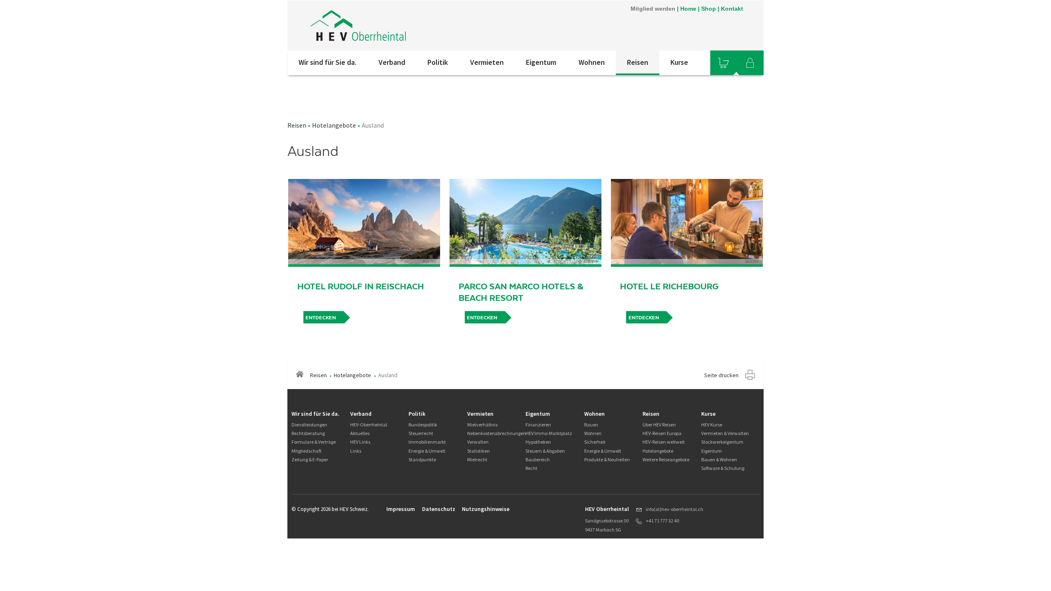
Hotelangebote (334, 125)
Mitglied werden (653, 8)
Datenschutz (438, 509)
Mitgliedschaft (306, 451)
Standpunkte (422, 459)
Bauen (591, 424)
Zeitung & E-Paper (309, 459)
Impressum (400, 509)
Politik (437, 62)
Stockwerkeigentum (722, 442)
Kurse (679, 62)
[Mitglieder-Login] (750, 62)
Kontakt (732, 8)
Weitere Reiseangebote (666, 459)
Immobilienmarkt (427, 442)
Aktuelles (359, 433)
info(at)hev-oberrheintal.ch (674, 509)
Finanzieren (538, 424)
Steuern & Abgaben (545, 451)
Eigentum (541, 62)
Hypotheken (538, 442)
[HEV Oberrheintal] (398, 25)
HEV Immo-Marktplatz (549, 433)
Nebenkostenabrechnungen (496, 433)
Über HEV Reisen (659, 424)
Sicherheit (595, 442)
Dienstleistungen (309, 424)
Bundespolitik (422, 424)
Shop (708, 8)
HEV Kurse (711, 424)
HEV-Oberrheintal (368, 424)
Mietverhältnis (482, 424)
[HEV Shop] (723, 62)
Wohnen (591, 62)
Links (355, 451)
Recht (531, 468)
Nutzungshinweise (485, 509)
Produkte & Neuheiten (607, 459)
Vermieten (487, 62)
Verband (392, 62)
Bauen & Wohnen (719, 459)
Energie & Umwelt (426, 451)
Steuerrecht (420, 433)
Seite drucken (721, 375)
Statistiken (478, 451)
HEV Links (360, 442)
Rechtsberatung (308, 433)
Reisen (637, 62)
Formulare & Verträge (313, 442)
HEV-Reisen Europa (662, 433)
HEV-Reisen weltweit (664, 442)
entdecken (320, 318)
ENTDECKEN (482, 318)
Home (688, 8)
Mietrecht (477, 459)
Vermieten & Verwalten (725, 433)
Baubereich (538, 459)
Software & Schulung (722, 468)
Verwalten (478, 442)
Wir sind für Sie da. (327, 62)
